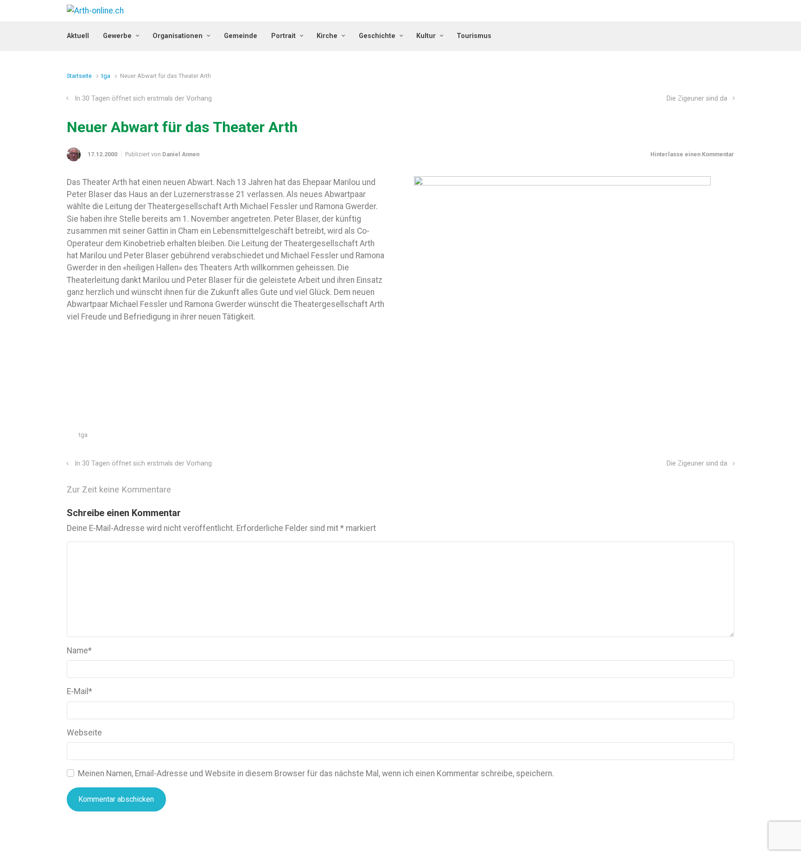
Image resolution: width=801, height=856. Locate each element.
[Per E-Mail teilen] (717, 437)
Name (79, 650)
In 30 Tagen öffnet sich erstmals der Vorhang (143, 98)
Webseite (84, 732)
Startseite (79, 75)
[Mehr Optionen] (729, 437)
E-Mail (79, 691)
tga (106, 75)
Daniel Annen (180, 154)
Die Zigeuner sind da (697, 98)
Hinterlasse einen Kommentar (692, 154)
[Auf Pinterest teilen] (704, 437)
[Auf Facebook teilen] (690, 437)
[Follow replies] (184, 490)
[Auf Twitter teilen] (677, 437)
